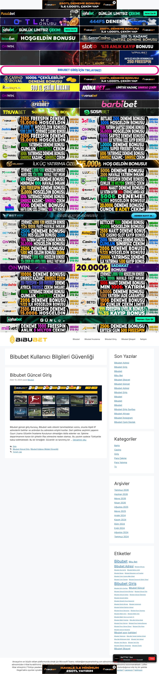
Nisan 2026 (120, 503)
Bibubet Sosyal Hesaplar (122, 630)
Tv (115, 466)
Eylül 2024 (119, 528)
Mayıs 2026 (120, 498)
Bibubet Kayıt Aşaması (138, 610)
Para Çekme (120, 458)
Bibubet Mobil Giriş (120, 614)
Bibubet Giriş (111, 339)
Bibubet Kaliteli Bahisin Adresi (123, 607)
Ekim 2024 (119, 524)
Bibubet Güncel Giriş (31, 375)
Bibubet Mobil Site (133, 614)
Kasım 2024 (120, 519)
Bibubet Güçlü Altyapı (121, 604)
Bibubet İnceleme (92, 339)
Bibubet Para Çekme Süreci (123, 626)
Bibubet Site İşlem (138, 626)
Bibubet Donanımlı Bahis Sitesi (138, 579)
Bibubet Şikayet (128, 339)
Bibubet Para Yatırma (121, 623)
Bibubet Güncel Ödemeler (138, 594)
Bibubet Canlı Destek (124, 422)
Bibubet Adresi (121, 363)
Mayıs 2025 (120, 511)
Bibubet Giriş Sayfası (124, 409)
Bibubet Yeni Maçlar (120, 642)
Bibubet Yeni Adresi (137, 639)
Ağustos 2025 (121, 507)
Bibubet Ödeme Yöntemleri (122, 645)
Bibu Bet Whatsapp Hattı (122, 639)
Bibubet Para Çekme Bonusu (138, 623)
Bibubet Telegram (119, 636)
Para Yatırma (120, 462)
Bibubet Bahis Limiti (133, 570)
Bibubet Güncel (122, 384)
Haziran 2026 (121, 494)
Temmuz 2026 (121, 490)
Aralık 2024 (120, 515)
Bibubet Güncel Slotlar (121, 594)
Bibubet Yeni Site (133, 642)
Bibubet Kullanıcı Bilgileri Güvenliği (44, 449)
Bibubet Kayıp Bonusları (121, 610)
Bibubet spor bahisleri (125, 632)
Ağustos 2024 (121, 532)
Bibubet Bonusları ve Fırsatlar (134, 573)
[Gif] (79, 164)
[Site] (39, 120)
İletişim (143, 339)
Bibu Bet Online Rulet (136, 620)
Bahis (117, 445)
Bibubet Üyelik (137, 645)
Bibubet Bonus (118, 573)
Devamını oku (79, 440)
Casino (117, 450)
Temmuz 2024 (121, 536)
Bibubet (76, 339)
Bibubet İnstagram (123, 418)
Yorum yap (17, 452)
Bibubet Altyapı (122, 413)
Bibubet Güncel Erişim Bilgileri (123, 591)
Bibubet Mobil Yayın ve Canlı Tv (124, 617)
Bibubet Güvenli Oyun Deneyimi (124, 601)
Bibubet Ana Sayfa (120, 570)
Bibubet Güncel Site (141, 591)
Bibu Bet (118, 375)
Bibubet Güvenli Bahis (121, 598)
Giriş (15, 446)
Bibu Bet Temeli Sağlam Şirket (136, 636)
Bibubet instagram (135, 604)
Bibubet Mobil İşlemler (121, 620)
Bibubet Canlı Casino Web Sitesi (124, 576)
